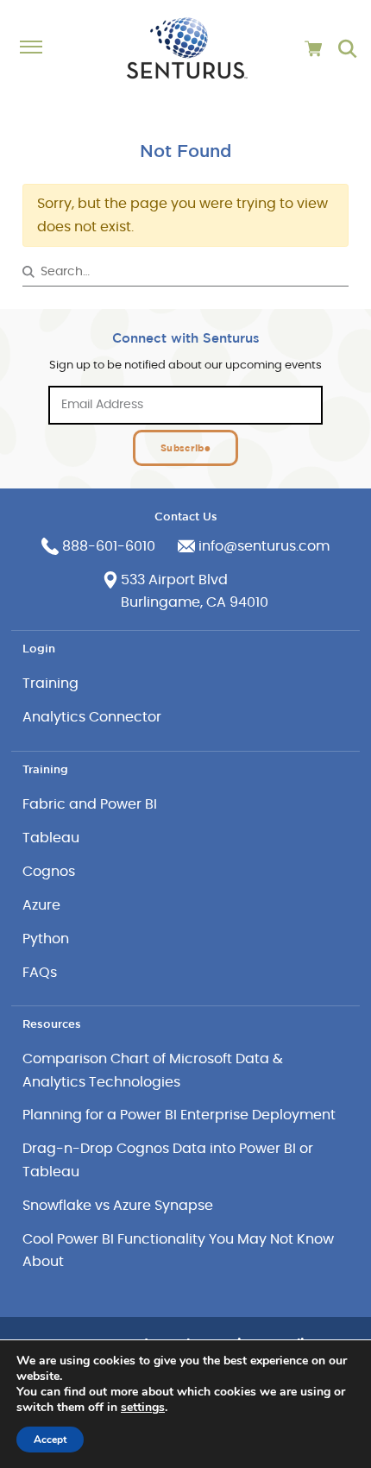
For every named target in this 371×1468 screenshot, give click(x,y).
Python (45, 939)
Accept (50, 1439)
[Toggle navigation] (40, 48)
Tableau (50, 838)
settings (143, 1407)
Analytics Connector (91, 717)
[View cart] (313, 49)
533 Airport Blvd (174, 580)
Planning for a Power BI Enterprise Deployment (179, 1115)
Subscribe (185, 447)
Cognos (48, 872)
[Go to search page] (348, 49)
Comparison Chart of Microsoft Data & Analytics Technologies (152, 1070)
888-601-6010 (108, 546)
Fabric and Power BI (89, 804)
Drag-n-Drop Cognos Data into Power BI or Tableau (167, 1160)
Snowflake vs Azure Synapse (117, 1206)
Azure (41, 905)
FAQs (39, 973)
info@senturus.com (264, 546)
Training (50, 683)
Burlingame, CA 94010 (194, 602)
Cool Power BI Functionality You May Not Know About (178, 1250)
